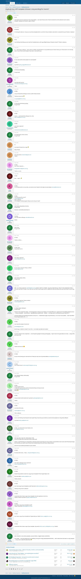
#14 (74, 152)
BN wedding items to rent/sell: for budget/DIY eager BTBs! (22, 560)
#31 (74, 331)
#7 (74, 77)
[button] (21, 3)
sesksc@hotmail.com (29, 217)
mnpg (10, 565)
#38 (74, 403)
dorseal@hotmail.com (56, 187)
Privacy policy (65, 575)
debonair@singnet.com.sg (42, 486)
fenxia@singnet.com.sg (24, 389)
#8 (74, 89)
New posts (7, 5)
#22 (74, 235)
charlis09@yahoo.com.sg (19, 258)
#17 (74, 183)
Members (25, 3)
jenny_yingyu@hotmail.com (25, 64)
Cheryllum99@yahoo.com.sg (33, 452)
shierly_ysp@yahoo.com (23, 420)
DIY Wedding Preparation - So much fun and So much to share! (24, 557)
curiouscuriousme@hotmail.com (21, 129)
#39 (74, 415)
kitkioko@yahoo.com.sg (27, 506)
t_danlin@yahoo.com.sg (31, 287)
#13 (74, 142)
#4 (74, 47)
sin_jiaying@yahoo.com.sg (19, 98)
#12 (74, 132)
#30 (74, 319)
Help (69, 575)
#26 (74, 275)
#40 (74, 425)
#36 (74, 383)
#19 (74, 204)
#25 (74, 265)
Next (14, 12)
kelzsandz (71, 561)
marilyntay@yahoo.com (19, 301)
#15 (74, 162)
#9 (74, 101)
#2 (74, 27)
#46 (74, 491)
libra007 (10, 558)
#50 (74, 533)
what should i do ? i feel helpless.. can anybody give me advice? (24, 553)
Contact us (54, 575)
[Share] (73, 15)
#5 (74, 57)
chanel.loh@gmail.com (26, 154)
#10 (74, 111)
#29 (74, 306)
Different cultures (13, 564)
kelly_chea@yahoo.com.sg (19, 117)
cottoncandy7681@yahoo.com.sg (30, 365)
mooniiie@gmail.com (18, 198)
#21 (74, 225)
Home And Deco (20, 550)
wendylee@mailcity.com (54, 356)
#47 (74, 501)
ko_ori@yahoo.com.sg (19, 429)
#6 (74, 67)
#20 (74, 214)
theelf (72, 558)
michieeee (11, 561)
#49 (74, 521)
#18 (74, 193)
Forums (12, 3)
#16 (74, 173)
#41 (74, 435)
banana (7, 10)
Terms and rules (59, 575)
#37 (74, 393)
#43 (74, 458)
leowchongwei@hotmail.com (20, 464)
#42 (74, 448)
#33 (74, 351)
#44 (74, 469)
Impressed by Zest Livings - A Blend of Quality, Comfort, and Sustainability (26, 549)
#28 (74, 295)
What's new (18, 3)
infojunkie (71, 565)
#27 (74, 285)
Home (7, 3)
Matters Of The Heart (21, 554)
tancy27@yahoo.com (18, 269)
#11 (74, 121)
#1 (74, 15)
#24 (74, 255)
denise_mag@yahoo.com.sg (46, 516)
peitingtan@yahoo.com (38, 398)
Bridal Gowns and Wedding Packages (24, 561)
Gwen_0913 (11, 550)
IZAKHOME (11, 554)
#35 (74, 373)
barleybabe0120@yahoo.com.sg (21, 168)
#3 (74, 37)
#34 (74, 361)
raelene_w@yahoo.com (26, 476)
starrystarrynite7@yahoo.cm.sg (20, 83)
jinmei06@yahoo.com (18, 326)
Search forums (12, 5)
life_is (72, 554)
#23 (74, 245)
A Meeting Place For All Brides (22, 558)
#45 (74, 481)
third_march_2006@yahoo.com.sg (47, 526)
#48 (74, 511)
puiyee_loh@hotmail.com (32, 497)
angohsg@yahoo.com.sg (19, 410)
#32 (74, 341)
